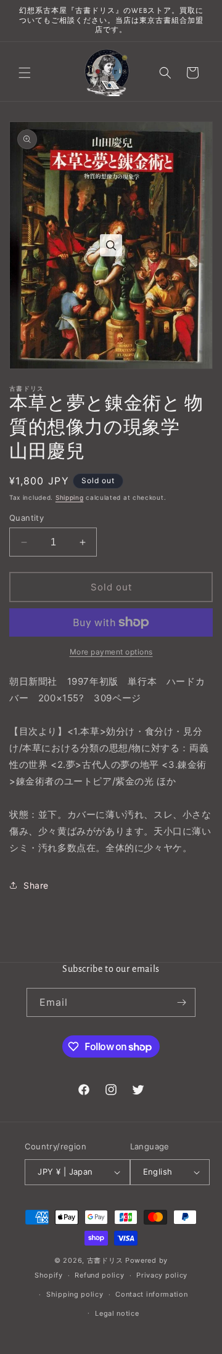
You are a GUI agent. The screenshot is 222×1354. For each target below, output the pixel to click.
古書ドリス (105, 1260)
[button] (24, 72)
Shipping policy (75, 1294)
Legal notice (117, 1313)
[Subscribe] (181, 1002)
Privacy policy (161, 1275)
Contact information (151, 1294)
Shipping (70, 497)
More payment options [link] (111, 651)
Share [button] (36, 885)
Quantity (26, 518)
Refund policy (99, 1275)
